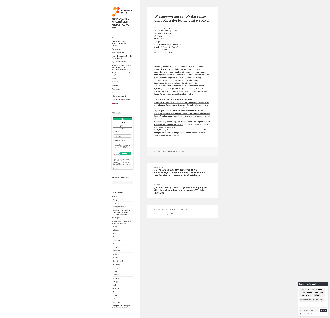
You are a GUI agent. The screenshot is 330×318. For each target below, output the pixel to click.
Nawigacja (116, 251)
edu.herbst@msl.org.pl (169, 47)
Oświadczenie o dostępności (121, 99)
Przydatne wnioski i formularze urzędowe (122, 74)
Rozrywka (116, 264)
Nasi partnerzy (117, 82)
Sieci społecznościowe (120, 268)
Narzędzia (116, 247)
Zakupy (115, 282)
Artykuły (115, 196)
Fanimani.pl (116, 89)
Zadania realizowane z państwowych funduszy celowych (119, 43)
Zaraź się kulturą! (117, 302)
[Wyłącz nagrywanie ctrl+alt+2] (304, 313)
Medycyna (116, 240)
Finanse (115, 233)
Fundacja (115, 38)
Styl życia (116, 203)
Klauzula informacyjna (123, 165)
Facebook (115, 85)
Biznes (115, 227)
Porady (114, 285)
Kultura (115, 292)
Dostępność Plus (118, 200)
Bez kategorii (116, 218)
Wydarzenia (116, 288)
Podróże (116, 254)
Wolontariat (116, 49)
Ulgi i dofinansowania (119, 62)
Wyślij (323, 310)
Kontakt (114, 78)
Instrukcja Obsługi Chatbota (311, 300)
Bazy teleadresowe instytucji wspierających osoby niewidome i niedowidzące (121, 67)
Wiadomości (117, 278)
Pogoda (115, 258)
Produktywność (118, 261)
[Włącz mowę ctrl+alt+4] (308, 313)
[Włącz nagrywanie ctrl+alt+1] (300, 313)
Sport (115, 271)
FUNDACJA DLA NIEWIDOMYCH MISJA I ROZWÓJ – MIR (122, 23)
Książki (115, 237)
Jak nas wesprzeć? (118, 52)
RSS (113, 92)
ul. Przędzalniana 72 (162, 36)
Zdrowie (116, 299)
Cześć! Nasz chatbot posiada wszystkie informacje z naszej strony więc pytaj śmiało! (311, 292)
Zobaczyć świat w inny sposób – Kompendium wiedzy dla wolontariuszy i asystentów (122, 308)
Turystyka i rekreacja (120, 207)
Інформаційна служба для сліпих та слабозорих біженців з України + (122, 212)
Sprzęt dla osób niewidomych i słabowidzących (122, 57)
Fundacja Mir (173, 151)
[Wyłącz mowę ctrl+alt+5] (311, 313)
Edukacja (116, 230)
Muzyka (115, 244)
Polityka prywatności (119, 96)
